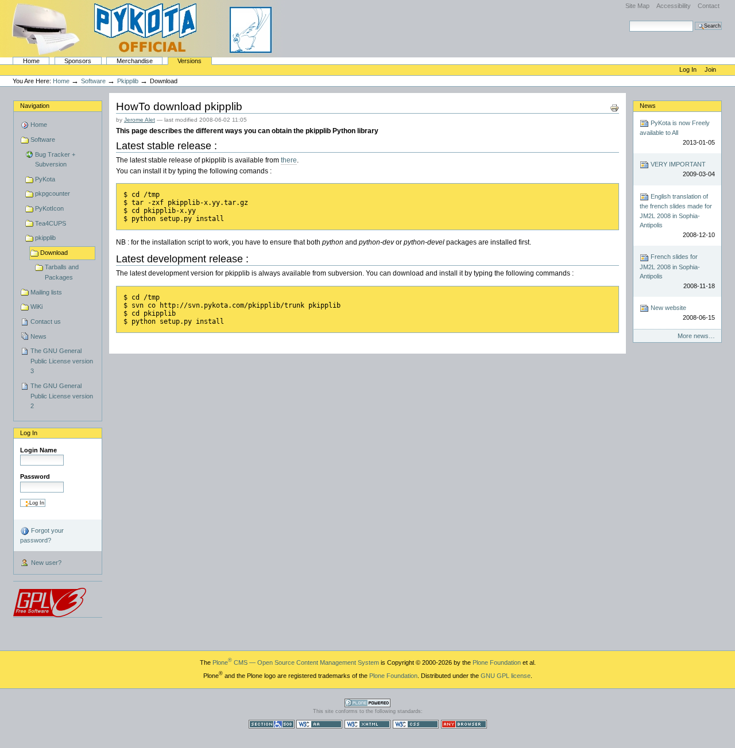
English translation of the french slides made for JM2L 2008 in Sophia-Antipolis (677, 215)
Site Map (637, 5)
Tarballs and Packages (62, 272)
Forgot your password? (42, 535)
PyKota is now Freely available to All (677, 132)
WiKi (36, 306)
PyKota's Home (143, 28)
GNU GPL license (506, 675)
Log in (688, 69)
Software (93, 80)
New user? (45, 562)
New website (681, 312)
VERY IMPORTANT (681, 169)
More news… (696, 335)
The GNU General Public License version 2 (61, 395)
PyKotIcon (49, 208)
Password (35, 476)
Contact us (45, 321)
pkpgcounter (52, 193)
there (289, 160)
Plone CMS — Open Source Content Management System (295, 662)
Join (710, 69)
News (38, 336)
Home (31, 60)
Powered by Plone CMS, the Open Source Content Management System (367, 703)
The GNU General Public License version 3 (61, 360)
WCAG (319, 724)
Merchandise (135, 60)
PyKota (45, 179)
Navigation (34, 105)
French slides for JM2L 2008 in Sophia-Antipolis (677, 271)
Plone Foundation (497, 662)
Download (54, 252)
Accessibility (673, 5)
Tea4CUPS (50, 223)
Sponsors (77, 60)
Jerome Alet (139, 120)
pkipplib (127, 80)
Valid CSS (416, 724)
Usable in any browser (464, 724)
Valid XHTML (367, 724)
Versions (189, 60)
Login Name (38, 450)
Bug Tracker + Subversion (55, 159)
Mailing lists (46, 292)
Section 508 (272, 724)
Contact (708, 5)
